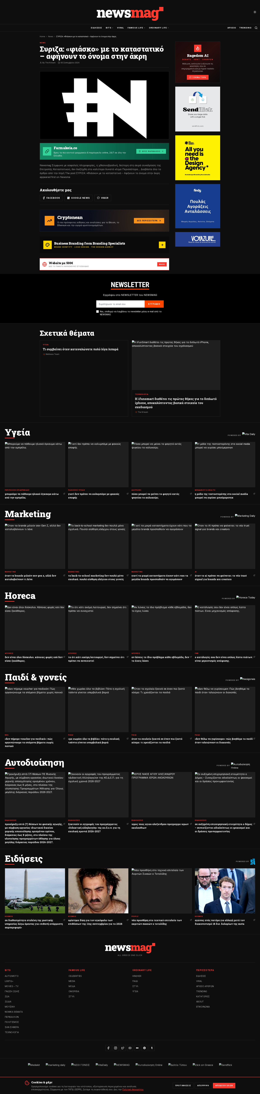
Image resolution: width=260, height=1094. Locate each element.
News (50, 36)
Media (72, 981)
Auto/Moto (12, 976)
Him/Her (136, 976)
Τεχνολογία (12, 1032)
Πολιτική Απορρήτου (132, 1089)
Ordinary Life (158, 27)
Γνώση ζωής (12, 991)
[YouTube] (130, 1048)
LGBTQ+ (9, 981)
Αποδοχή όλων (224, 1085)
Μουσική (10, 1006)
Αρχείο (232, 27)
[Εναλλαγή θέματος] (255, 12)
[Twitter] (123, 1048)
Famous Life (135, 27)
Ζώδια (8, 1001)
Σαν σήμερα (12, 1027)
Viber (105, 198)
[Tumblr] (152, 1048)
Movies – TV (12, 986)
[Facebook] (108, 1048)
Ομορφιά (74, 991)
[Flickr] (137, 1048)
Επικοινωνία (203, 1006)
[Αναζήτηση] (256, 27)
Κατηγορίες (203, 996)
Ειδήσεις (96, 27)
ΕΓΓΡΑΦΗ (154, 304)
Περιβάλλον (12, 1017)
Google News (80, 198)
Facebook (53, 198)
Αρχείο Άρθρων (205, 986)
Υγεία (135, 991)
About (200, 1001)
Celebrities (75, 976)
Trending (245, 27)
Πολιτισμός (12, 1022)
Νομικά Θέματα (14, 1012)
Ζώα (7, 996)
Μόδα (72, 986)
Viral (120, 27)
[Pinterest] (144, 1048)
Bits (108, 27)
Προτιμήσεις (183, 1085)
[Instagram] (116, 1048)
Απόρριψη (203, 1085)
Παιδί (135, 981)
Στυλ (71, 996)
